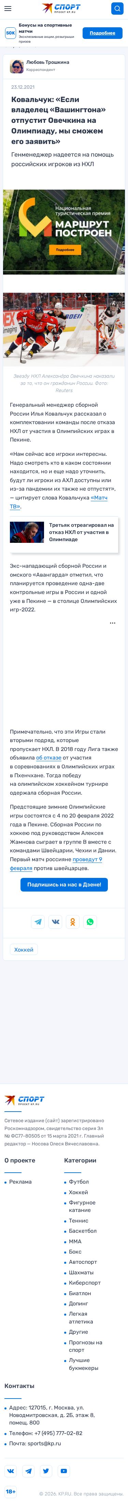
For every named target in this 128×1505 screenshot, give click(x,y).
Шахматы (81, 1272)
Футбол (79, 1181)
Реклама (20, 1181)
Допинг (78, 1303)
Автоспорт (83, 1262)
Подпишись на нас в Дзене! (64, 884)
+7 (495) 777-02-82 (58, 1433)
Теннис (78, 1220)
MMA (75, 1241)
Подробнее (102, 32)
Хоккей (23, 949)
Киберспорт (85, 1282)
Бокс (75, 1251)
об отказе (48, 757)
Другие (78, 1332)
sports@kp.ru (44, 1443)
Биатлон (80, 1293)
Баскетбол (83, 1231)
